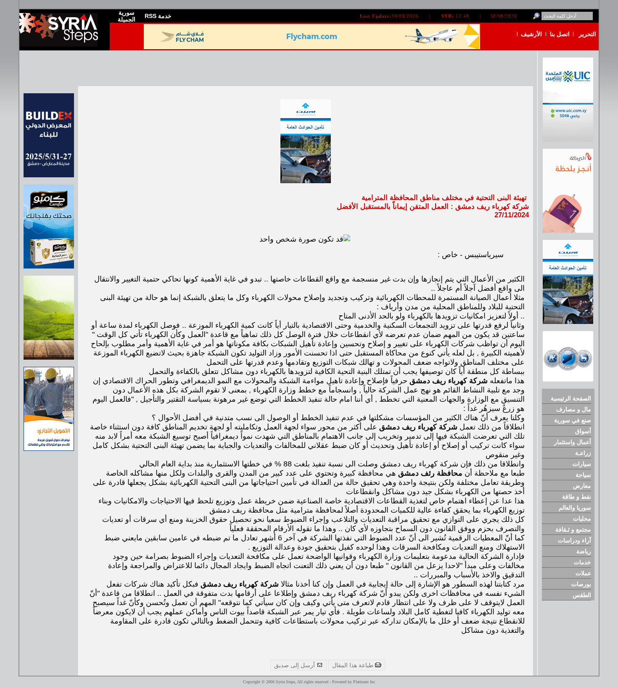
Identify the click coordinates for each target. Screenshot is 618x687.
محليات (582, 518)
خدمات (582, 562)
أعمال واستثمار (572, 442)
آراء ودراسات (574, 540)
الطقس (582, 595)
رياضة (583, 551)
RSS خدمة (158, 16)
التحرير (587, 34)
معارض (582, 485)
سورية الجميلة (126, 16)
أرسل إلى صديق (295, 665)
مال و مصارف (573, 409)
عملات (583, 573)
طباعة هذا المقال (353, 665)
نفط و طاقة (576, 496)
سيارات (582, 464)
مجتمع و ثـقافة (573, 529)
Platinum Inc (364, 681)
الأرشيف (531, 34)
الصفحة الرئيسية (571, 398)
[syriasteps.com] (61, 44)
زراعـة (583, 453)
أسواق (583, 431)
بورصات (581, 584)
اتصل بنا (560, 34)
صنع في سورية (572, 420)
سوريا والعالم (575, 507)
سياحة (583, 474)
